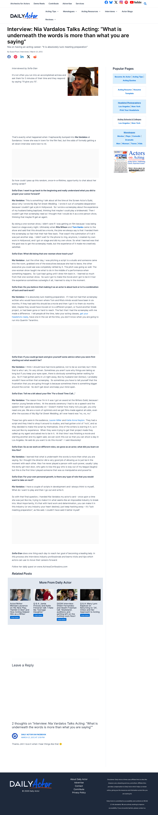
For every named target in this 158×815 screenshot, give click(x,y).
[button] (145, 4)
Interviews (24, 52)
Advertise (79, 782)
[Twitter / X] (28, 56)
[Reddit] (35, 56)
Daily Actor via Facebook (33, 734)
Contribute (79, 789)
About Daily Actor (79, 779)
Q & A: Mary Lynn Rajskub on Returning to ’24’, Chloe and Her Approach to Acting (90, 607)
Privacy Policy (79, 792)
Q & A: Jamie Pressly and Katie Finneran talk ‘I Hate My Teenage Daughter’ (43, 607)
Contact (79, 786)
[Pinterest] (15, 56)
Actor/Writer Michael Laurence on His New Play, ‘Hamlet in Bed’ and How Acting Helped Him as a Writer (19, 608)
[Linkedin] (22, 56)
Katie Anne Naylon (75, 420)
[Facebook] (9, 56)
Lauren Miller (55, 420)
